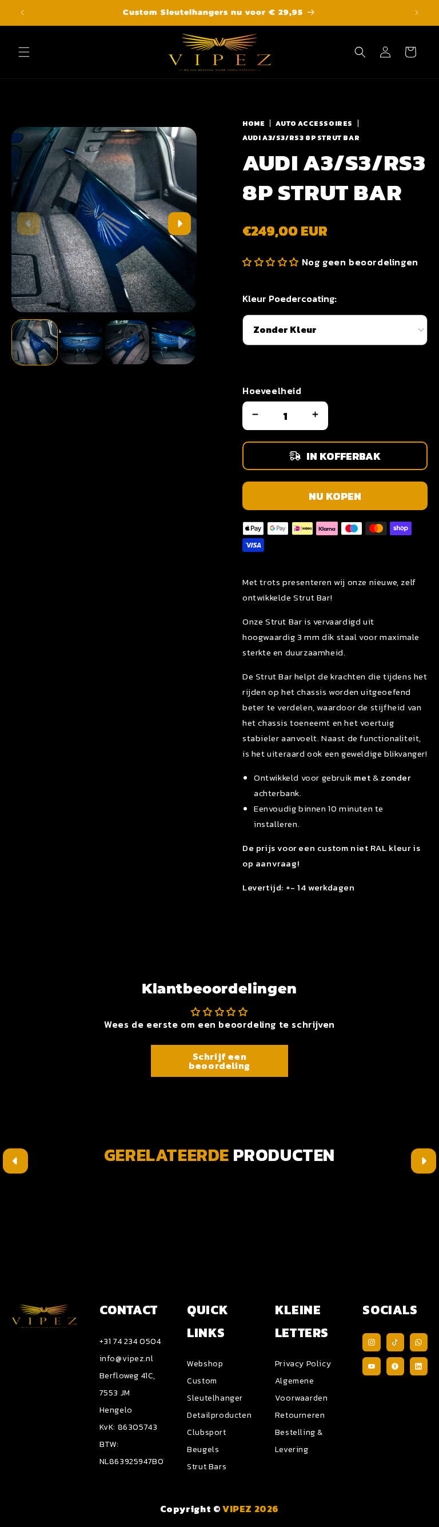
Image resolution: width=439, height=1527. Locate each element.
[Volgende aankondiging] (416, 12)
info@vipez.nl (126, 1359)
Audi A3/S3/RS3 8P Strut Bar (301, 138)
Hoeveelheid (272, 390)
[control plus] (316, 415)
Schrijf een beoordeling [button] (219, 1060)
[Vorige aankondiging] (22, 12)
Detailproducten (219, 1415)
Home (253, 123)
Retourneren (300, 1415)
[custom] (371, 1342)
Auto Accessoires (314, 123)
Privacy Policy (303, 1364)
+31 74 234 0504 (130, 1341)
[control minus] (253, 415)
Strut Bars (206, 1467)
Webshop (205, 1364)
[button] (24, 52)
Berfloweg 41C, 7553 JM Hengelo (127, 1393)
